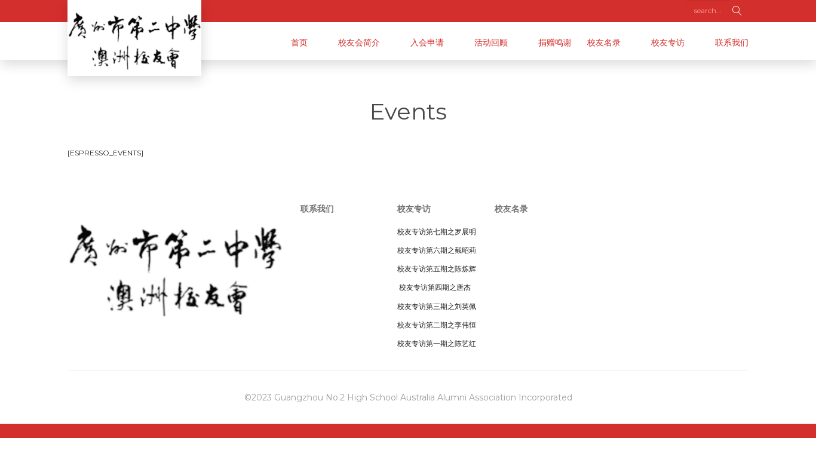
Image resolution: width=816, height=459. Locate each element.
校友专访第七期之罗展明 (436, 231)
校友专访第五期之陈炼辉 (436, 268)
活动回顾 (491, 42)
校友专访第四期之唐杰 (434, 287)
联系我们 (731, 42)
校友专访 (668, 42)
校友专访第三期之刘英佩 (436, 306)
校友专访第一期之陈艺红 (436, 343)
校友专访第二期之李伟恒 (436, 324)
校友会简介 (359, 42)
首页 (299, 42)
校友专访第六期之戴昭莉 (436, 250)
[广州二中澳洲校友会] (134, 38)
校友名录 (604, 42)
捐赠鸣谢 (555, 42)
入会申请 (427, 42)
